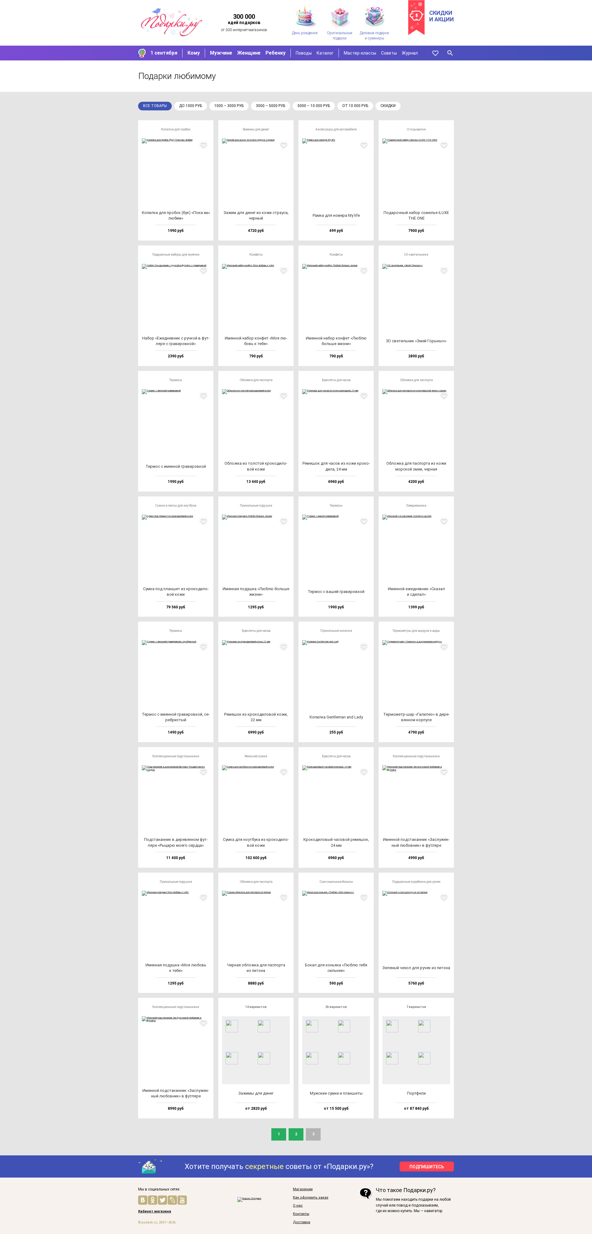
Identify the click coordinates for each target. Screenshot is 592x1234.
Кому (193, 53)
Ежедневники (416, 505)
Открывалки (416, 129)
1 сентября (163, 53)
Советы (389, 53)
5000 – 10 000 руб (314, 106)
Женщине (249, 53)
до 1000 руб (190, 106)
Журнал (410, 53)
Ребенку (275, 53)
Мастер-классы (360, 53)
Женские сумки (256, 756)
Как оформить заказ (310, 1197)
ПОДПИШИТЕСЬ (426, 1166)
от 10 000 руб (355, 106)
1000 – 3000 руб (229, 106)
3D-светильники (416, 254)
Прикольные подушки (256, 505)
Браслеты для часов (336, 380)
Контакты (301, 1214)
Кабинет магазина (154, 1211)
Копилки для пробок (176, 129)
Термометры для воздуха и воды (416, 630)
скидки (388, 106)
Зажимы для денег (256, 129)
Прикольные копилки (336, 630)
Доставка (301, 1222)
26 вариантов (336, 1007)
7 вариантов (416, 1007)
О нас (298, 1205)
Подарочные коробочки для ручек (416, 881)
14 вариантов (256, 1007)
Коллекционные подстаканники (175, 756)
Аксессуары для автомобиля (336, 129)
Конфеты (256, 254)
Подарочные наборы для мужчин (175, 254)
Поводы (304, 53)
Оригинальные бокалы (336, 881)
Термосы (175, 380)
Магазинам (303, 1189)
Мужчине (221, 53)
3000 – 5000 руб (270, 106)
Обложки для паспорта (256, 380)
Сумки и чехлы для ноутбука (175, 505)
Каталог (325, 53)
